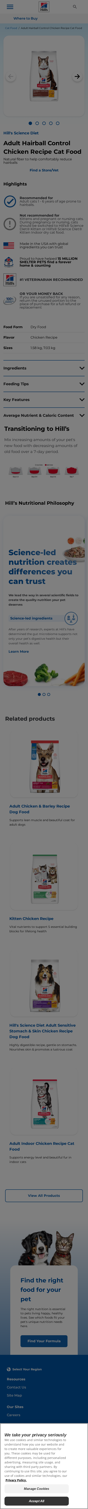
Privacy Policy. (16, 1480)
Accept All (36, 1501)
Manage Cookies (36, 1488)
